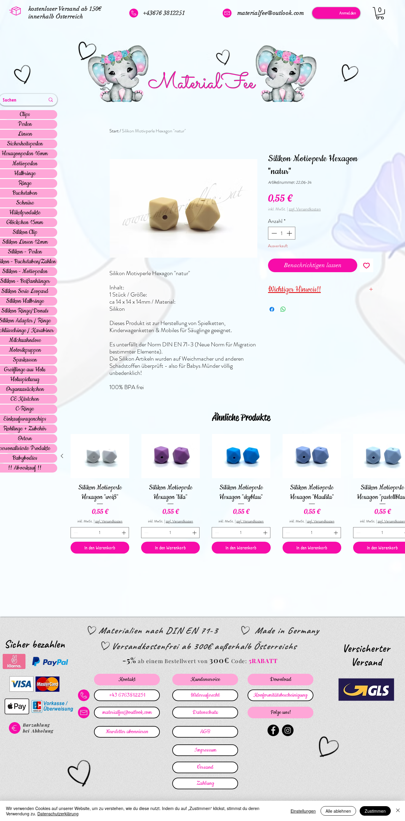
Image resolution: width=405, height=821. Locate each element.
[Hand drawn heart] (23, 75)
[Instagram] (288, 730)
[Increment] (289, 233)
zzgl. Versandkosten (305, 209)
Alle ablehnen (338, 811)
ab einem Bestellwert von (172, 661)
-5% (129, 660)
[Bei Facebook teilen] (271, 309)
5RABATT (263, 661)
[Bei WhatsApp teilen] (283, 309)
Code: (240, 661)
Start (114, 130)
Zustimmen (375, 811)
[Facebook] (273, 730)
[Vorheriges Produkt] (62, 455)
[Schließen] (397, 811)
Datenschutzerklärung (58, 814)
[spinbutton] (281, 233)
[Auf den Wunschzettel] (366, 265)
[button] (380, 13)
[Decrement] (273, 233)
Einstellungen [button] (303, 811)
